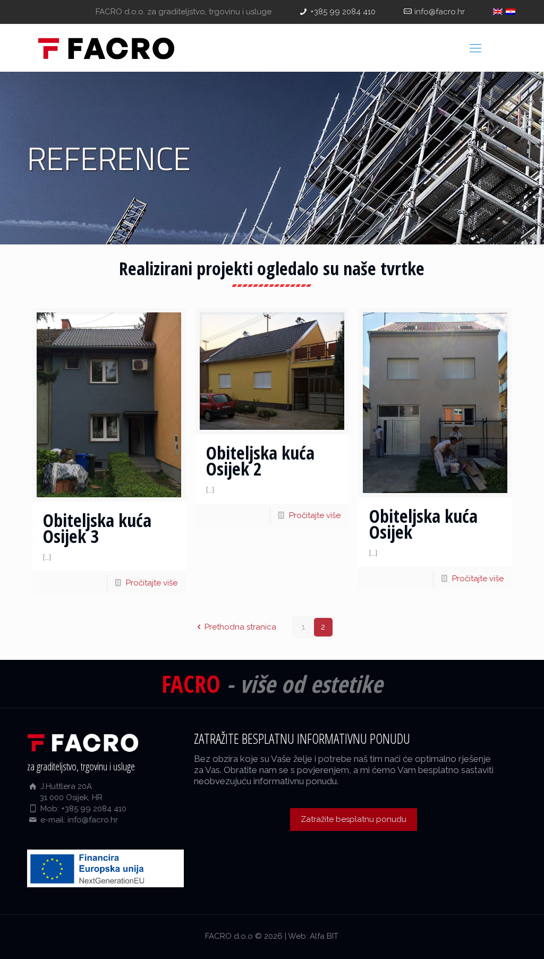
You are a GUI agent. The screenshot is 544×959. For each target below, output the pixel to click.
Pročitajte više (151, 583)
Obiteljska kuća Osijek (423, 524)
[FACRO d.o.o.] (106, 48)
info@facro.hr (439, 11)
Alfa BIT (324, 936)
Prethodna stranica (240, 627)
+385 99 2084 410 (343, 11)
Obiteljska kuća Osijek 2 (260, 460)
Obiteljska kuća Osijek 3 (97, 528)
